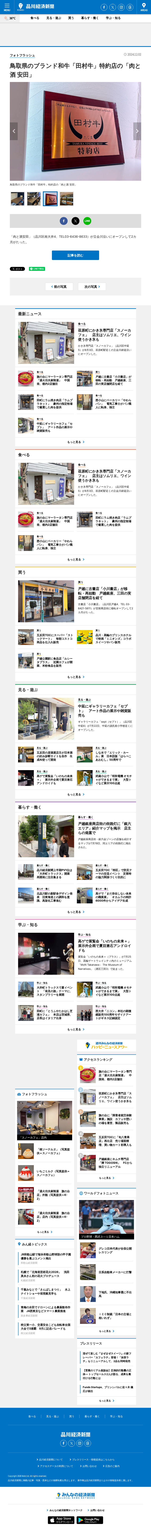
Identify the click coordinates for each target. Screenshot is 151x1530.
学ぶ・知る (113, 18)
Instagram (121, 7)
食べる (34, 18)
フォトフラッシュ (22, 55)
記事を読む (75, 255)
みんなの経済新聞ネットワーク (75, 1496)
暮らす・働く (90, 18)
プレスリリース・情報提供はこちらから (93, 1459)
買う (71, 18)
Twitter (112, 7)
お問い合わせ (90, 1466)
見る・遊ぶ (53, 18)
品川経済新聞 (35, 7)
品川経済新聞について (51, 1459)
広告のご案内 (112, 1466)
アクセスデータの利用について (56, 1466)
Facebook (104, 7)
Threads (130, 7)
